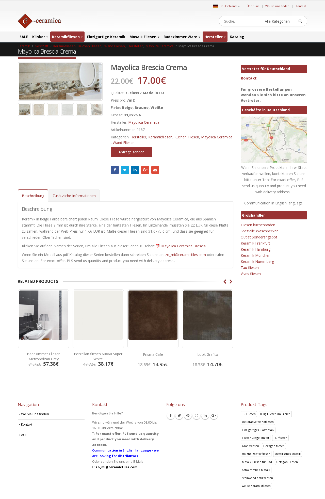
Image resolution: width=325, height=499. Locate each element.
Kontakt (301, 6)
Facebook (115, 170)
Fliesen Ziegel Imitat (255, 438)
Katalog (237, 36)
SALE (24, 36)
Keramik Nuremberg (257, 261)
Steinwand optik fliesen (257, 478)
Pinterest (188, 415)
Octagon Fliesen (287, 462)
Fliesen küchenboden (258, 224)
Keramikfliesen (66, 36)
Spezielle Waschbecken (260, 231)
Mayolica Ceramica (143, 122)
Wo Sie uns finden (277, 6)
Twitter (125, 170)
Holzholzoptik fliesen (256, 454)
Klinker (38, 36)
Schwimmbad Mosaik (256, 470)
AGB (24, 435)
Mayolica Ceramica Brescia (183, 246)
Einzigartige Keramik (106, 36)
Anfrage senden (131, 152)
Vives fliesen (251, 273)
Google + (145, 170)
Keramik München (255, 255)
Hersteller (213, 36)
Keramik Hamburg (255, 249)
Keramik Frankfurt (255, 243)
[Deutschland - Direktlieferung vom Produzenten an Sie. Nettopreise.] (39, 21)
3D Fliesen (249, 414)
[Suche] (301, 21)
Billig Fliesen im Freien (275, 414)
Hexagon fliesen (274, 446)
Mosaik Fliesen (142, 36)
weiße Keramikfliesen (256, 486)
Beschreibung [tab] (33, 195)
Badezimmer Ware (180, 36)
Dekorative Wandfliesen (258, 422)
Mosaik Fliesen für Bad (257, 462)
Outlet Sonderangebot (259, 237)
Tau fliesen (250, 267)
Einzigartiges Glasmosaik (258, 430)
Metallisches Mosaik (287, 454)
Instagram (196, 415)
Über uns (253, 6)
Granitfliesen (250, 446)
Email (155, 170)
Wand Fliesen (124, 142)
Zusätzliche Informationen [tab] (74, 195)
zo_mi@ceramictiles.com (185, 254)
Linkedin (205, 415)
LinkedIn (135, 170)
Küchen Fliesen (186, 137)
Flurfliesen (280, 438)
